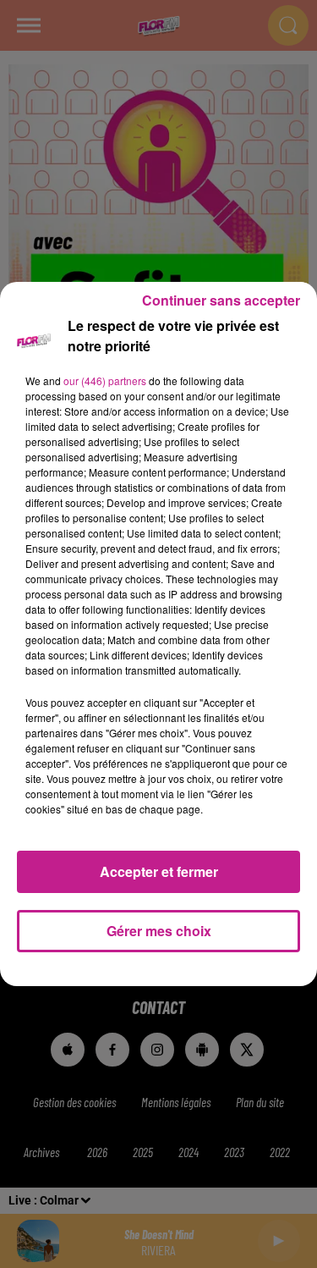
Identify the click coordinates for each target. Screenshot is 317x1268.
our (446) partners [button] (104, 380)
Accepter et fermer (159, 871)
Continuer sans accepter (221, 300)
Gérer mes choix (159, 930)
